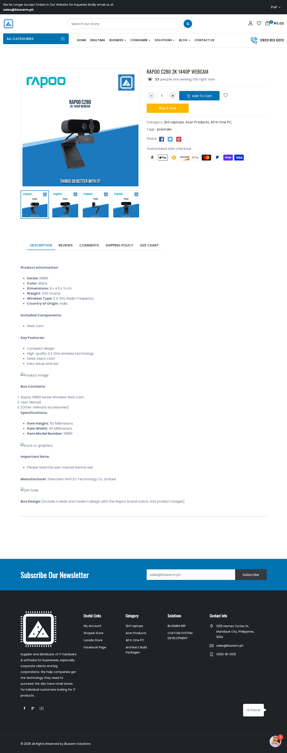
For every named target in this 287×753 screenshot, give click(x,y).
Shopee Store (93, 633)
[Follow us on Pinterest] (179, 139)
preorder (164, 129)
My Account (92, 626)
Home (81, 40)
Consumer (138, 40)
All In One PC (221, 122)
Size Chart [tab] (149, 245)
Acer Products (197, 122)
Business (116, 40)
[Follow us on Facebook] (161, 139)
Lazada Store (93, 640)
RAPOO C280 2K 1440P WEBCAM (177, 71)
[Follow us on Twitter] (170, 139)
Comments (89, 245)
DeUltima (97, 40)
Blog (183, 40)
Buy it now (167, 108)
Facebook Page (95, 647)
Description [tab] (41, 245)
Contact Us (204, 40)
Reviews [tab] (66, 245)
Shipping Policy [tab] (119, 245)
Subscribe (251, 574)
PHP (274, 7)
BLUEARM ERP (177, 626)
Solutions (163, 40)
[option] (35, 205)
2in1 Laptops (174, 122)
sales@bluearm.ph (230, 646)
